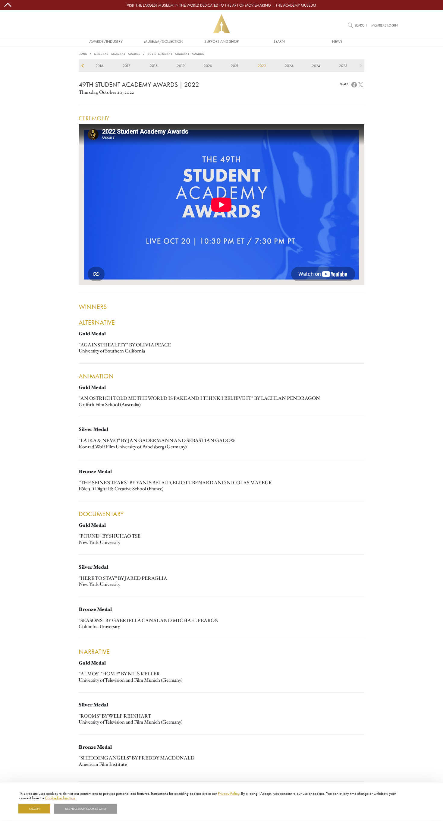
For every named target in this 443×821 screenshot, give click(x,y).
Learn (279, 41)
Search (360, 25)
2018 (154, 65)
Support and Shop (221, 41)
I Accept (34, 808)
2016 (99, 65)
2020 (208, 65)
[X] (360, 84)
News (337, 41)
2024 (316, 65)
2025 (343, 65)
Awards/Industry (106, 41)
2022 (262, 65)
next (360, 66)
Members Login (384, 25)
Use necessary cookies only (85, 808)
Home (83, 54)
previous (82, 66)
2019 (181, 65)
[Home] (221, 23)
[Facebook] (354, 84)
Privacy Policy (228, 793)
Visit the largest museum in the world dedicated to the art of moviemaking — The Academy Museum (221, 5)
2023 (289, 65)
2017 (126, 65)
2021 (235, 65)
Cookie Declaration (60, 797)
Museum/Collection (163, 41)
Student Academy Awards (117, 54)
